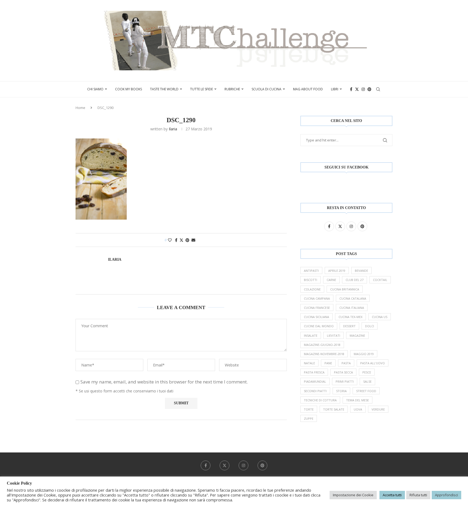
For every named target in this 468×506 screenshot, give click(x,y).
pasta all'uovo (372, 363)
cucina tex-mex (350, 317)
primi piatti (345, 381)
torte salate (333, 409)
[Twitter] (357, 89)
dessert (349, 326)
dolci (369, 326)
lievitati (333, 335)
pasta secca (343, 372)
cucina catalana (352, 298)
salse (367, 381)
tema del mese (357, 400)
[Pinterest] (369, 89)
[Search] (378, 89)
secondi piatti (315, 391)
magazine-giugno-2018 (322, 345)
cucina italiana (351, 308)
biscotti (310, 280)
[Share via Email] (193, 240)
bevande (361, 271)
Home (80, 107)
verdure (378, 409)
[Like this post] (170, 240)
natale (309, 363)
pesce (366, 372)
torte (309, 409)
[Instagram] (363, 89)
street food (366, 391)
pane (328, 363)
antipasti (311, 271)
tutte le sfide (201, 89)
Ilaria (173, 128)
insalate (310, 335)
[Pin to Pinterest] (187, 240)
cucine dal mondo (319, 326)
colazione (312, 289)
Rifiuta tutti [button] (418, 494)
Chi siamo (95, 89)
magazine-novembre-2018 (324, 354)
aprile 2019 (336, 271)
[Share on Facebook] (176, 240)
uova (358, 409)
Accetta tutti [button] (392, 494)
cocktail (380, 280)
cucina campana (317, 298)
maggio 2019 (364, 354)
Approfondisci (446, 494)
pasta (346, 363)
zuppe (308, 418)
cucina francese (317, 308)
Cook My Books (128, 89)
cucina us (379, 317)
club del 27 (354, 280)
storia (341, 391)
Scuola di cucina (266, 89)
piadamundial (315, 381)
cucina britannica (344, 289)
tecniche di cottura (320, 400)
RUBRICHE (232, 89)
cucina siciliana (316, 317)
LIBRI (334, 89)
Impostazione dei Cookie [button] (353, 494)
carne (331, 280)
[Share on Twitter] (181, 240)
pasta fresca (314, 372)
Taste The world (164, 89)
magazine (357, 335)
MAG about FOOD (308, 89)
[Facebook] (351, 89)
